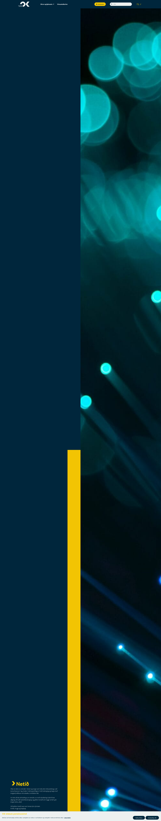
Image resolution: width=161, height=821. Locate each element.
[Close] (159, 812)
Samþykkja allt (152, 818)
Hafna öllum (138, 818)
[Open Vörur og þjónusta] (53, 4)
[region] (80, 816)
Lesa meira (67, 817)
